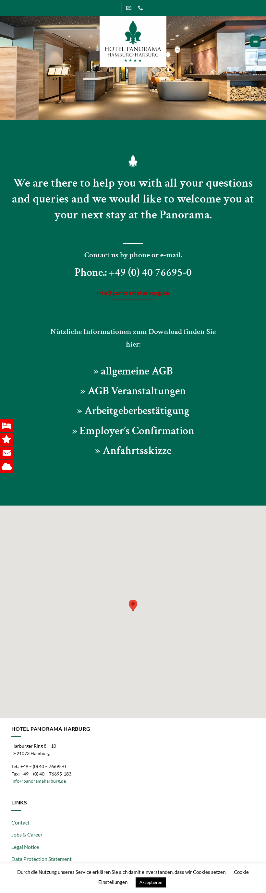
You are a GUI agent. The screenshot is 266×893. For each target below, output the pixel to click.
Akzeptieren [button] (150, 882)
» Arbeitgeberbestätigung (133, 411)
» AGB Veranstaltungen (133, 391)
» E (79, 431)
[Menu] (255, 41)
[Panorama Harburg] (133, 41)
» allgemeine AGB (133, 371)
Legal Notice (25, 847)
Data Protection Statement (41, 859)
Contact (20, 822)
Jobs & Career (26, 834)
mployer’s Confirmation (140, 431)
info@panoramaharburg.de (38, 781)
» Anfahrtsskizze (133, 451)
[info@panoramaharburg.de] (129, 8)
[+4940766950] (141, 8)
